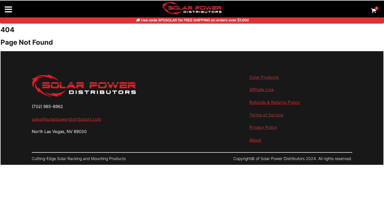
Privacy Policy (263, 127)
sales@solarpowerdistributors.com (66, 119)
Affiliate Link (261, 89)
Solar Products (264, 77)
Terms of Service (266, 115)
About (255, 140)
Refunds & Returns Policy (274, 102)
